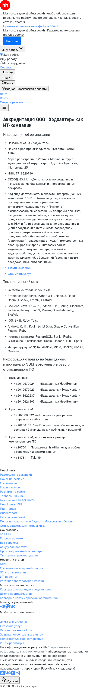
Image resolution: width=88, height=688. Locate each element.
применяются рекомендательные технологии (35, 649)
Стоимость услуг (19, 273)
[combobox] (10, 680)
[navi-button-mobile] (4, 107)
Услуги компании (19, 267)
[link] (7, 83)
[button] (4, 93)
